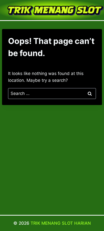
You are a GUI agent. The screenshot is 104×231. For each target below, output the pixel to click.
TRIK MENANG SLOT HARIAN (61, 223)
